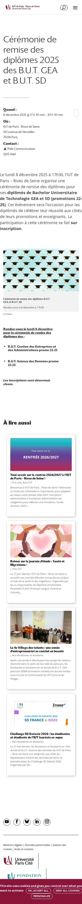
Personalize (41, 896)
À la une (16, 482)
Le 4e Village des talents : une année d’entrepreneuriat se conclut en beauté (37, 649)
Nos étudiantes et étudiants (28, 655)
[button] (76, 111)
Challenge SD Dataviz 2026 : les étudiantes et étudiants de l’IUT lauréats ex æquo (40, 735)
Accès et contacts (23, 849)
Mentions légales (12, 845)
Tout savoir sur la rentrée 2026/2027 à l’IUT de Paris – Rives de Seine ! (40, 476)
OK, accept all (38, 890)
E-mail (11, 154)
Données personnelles (37, 845)
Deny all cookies (68, 890)
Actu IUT (27, 482)
